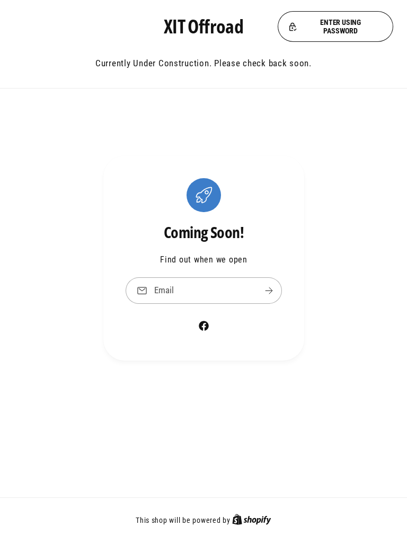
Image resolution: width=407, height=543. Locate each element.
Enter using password (340, 26)
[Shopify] (251, 520)
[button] (335, 26)
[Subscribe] (268, 291)
